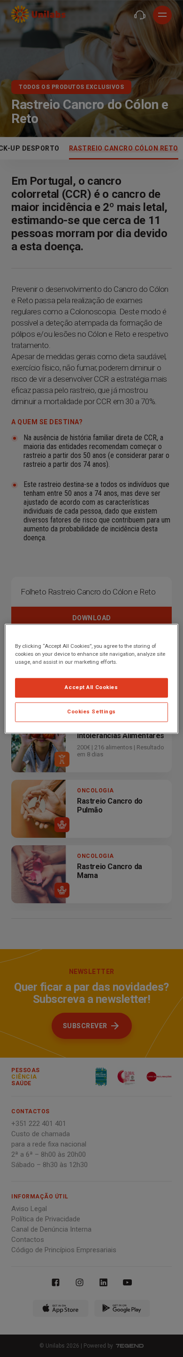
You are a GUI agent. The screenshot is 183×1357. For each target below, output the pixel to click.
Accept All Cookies (91, 687)
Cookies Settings (91, 711)
